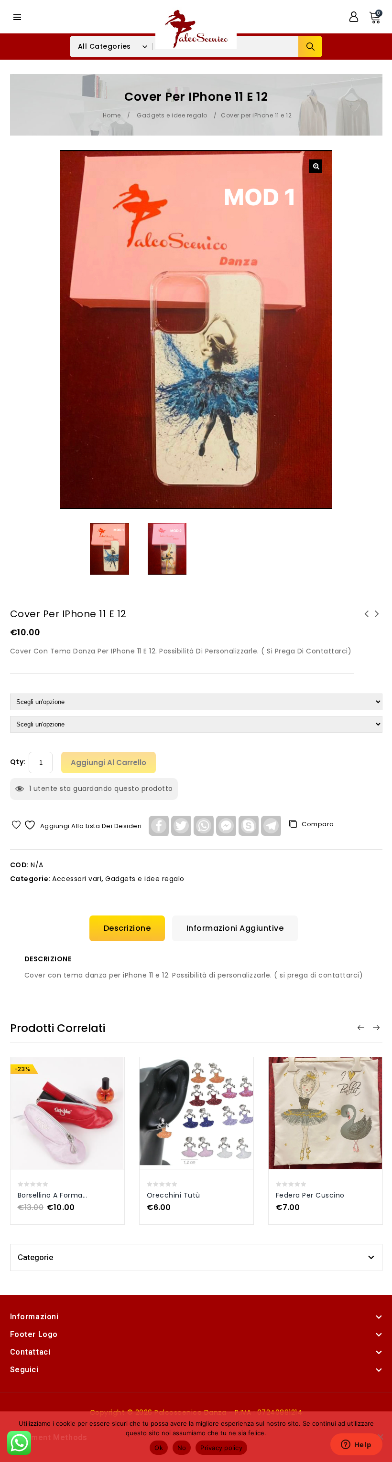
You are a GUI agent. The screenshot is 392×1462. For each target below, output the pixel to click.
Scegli (77, 1096)
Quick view (57, 1096)
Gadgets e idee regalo (172, 115)
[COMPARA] (77, 1117)
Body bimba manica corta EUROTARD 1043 (366, 619)
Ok (158, 1447)
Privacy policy (221, 1447)
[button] (315, 166)
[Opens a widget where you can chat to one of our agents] (356, 1445)
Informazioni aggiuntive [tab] (235, 928)
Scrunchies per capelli (377, 619)
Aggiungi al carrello (108, 762)
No (181, 1447)
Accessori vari (76, 879)
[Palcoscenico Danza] (196, 27)
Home (112, 115)
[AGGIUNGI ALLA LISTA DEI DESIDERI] (57, 1117)
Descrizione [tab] (127, 928)
